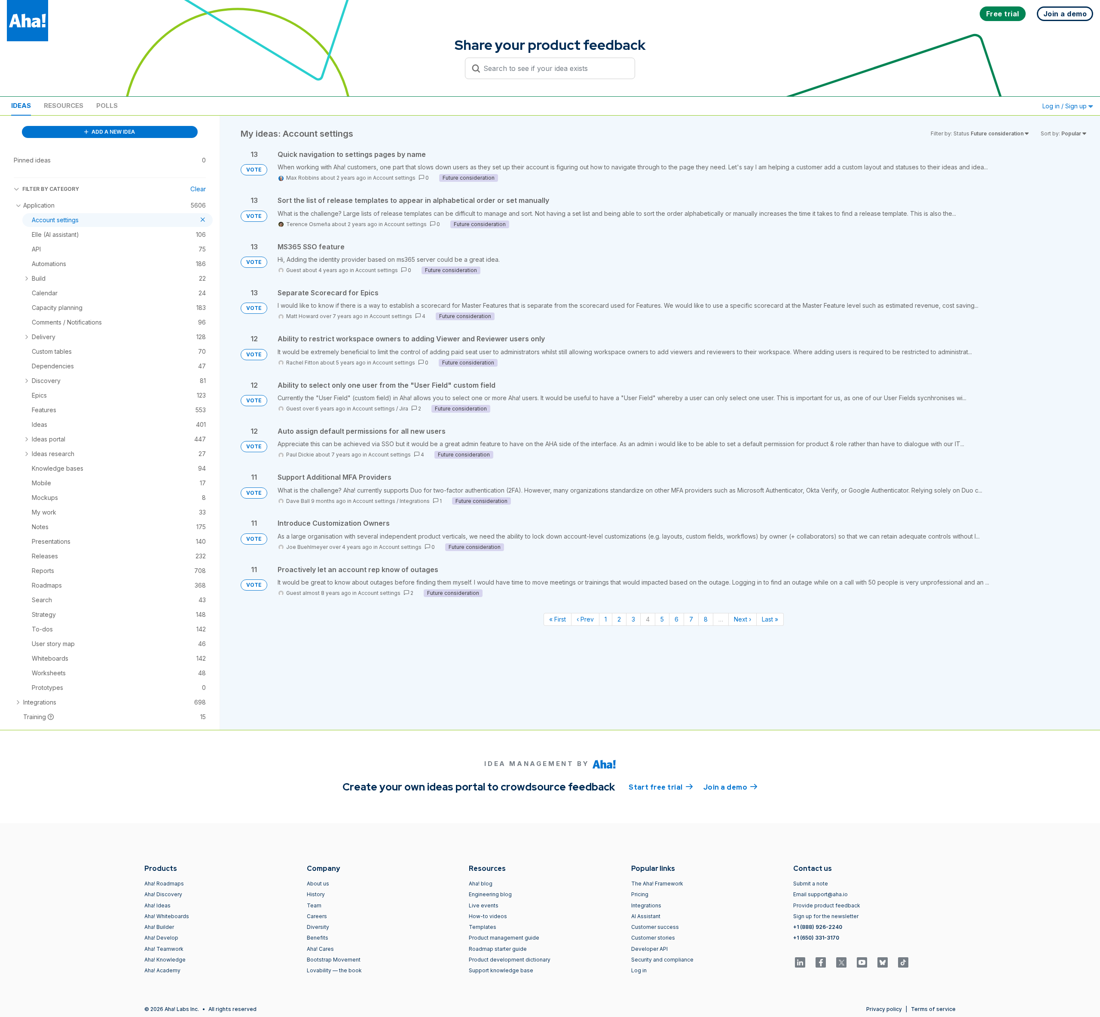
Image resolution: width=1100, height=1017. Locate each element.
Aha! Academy (162, 970)
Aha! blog (480, 883)
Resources (63, 105)
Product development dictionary (509, 959)
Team (314, 905)
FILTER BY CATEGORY (50, 189)
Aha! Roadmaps (164, 883)
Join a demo (730, 787)
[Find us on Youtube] (862, 962)
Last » (770, 619)
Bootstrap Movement (334, 959)
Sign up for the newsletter (826, 916)
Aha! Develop (161, 937)
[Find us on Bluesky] (882, 962)
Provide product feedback (826, 905)
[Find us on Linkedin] (800, 962)
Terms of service (933, 1009)
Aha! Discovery (163, 894)
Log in (639, 970)
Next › (742, 619)
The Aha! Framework (657, 883)
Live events (483, 905)
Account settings (394, 178)
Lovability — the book (334, 970)
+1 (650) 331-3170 (816, 937)
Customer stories (653, 937)
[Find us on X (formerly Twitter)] (841, 962)
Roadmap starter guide (498, 949)
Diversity (318, 927)
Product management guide (504, 937)
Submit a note (810, 883)
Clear (198, 189)
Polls (107, 105)
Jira (403, 408)
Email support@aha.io (820, 894)
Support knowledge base (501, 970)
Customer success (655, 927)
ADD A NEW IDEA (112, 132)
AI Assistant (645, 916)
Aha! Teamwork (163, 949)
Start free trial (661, 787)
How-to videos (488, 916)
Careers (317, 916)
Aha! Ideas (157, 905)
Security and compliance (662, 959)
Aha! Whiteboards (166, 916)
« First (557, 619)
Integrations (415, 501)
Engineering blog (490, 894)
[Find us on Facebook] (821, 962)
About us (318, 883)
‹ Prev (585, 619)
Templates (482, 927)
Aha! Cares (320, 949)
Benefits (317, 937)
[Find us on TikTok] (903, 962)
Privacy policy (884, 1009)
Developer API (649, 949)
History (316, 894)
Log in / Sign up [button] (1065, 106)
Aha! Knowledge (165, 959)
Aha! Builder (159, 927)
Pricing (639, 894)
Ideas (21, 105)
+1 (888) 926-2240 (817, 927)
